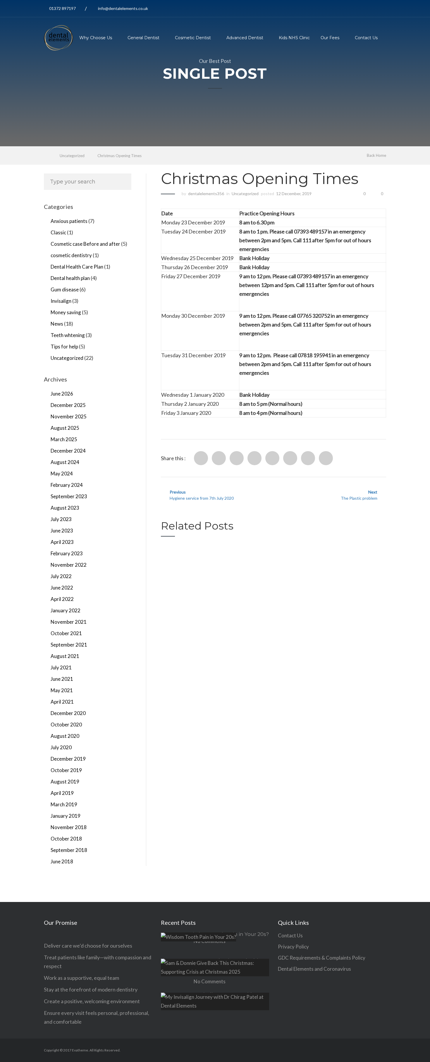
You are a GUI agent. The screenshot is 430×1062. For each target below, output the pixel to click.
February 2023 (67, 553)
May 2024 (62, 473)
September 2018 (69, 850)
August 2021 (65, 656)
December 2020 (68, 713)
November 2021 (69, 622)
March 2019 (64, 804)
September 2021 (69, 645)
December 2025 (68, 405)
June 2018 (62, 861)
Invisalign (61, 301)
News (57, 324)
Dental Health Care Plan (77, 267)
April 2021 (62, 702)
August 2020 (65, 736)
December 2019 (68, 759)
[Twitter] (219, 458)
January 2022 (65, 610)
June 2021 (62, 679)
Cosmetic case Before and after (85, 244)
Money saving (66, 312)
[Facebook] (201, 458)
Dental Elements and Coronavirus (314, 969)
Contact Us (366, 37)
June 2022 (62, 588)
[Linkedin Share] (237, 458)
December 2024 (68, 451)
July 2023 (61, 519)
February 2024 (67, 485)
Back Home (376, 155)
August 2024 (65, 462)
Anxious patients (69, 221)
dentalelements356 (206, 193)
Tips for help (64, 346)
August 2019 (65, 782)
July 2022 (61, 576)
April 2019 (62, 793)
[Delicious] (290, 458)
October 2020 (66, 724)
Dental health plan (70, 278)
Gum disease (65, 289)
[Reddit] (254, 458)
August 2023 (65, 508)
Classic (58, 232)
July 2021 (61, 667)
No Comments (210, 981)
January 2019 (65, 816)
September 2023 (69, 496)
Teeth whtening (68, 335)
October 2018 (66, 839)
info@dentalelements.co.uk (123, 8)
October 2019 (66, 770)
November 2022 (69, 565)
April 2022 (62, 599)
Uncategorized (72, 155)
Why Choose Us (95, 37)
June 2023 (62, 530)
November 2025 (69, 416)
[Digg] (272, 458)
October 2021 (66, 633)
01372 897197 (62, 8)
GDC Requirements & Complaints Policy (321, 958)
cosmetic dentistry (71, 255)
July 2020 (61, 747)
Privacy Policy (293, 947)
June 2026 (62, 394)
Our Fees (330, 37)
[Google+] (308, 458)
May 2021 (62, 690)
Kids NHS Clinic (294, 37)
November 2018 (69, 827)
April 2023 (62, 542)
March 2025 (64, 439)
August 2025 (65, 428)
